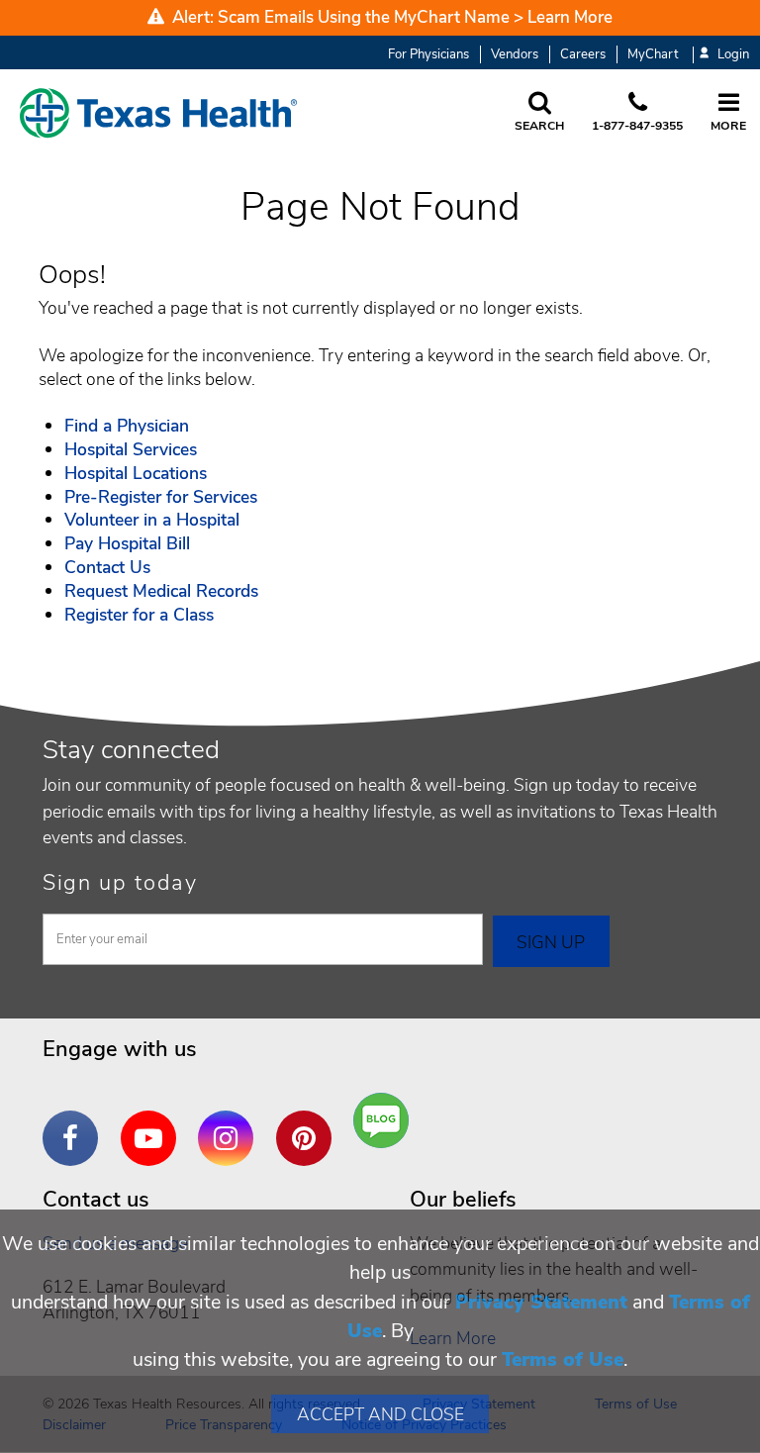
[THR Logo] (158, 112)
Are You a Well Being (385, 1121)
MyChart (652, 54)
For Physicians (428, 54)
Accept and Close (380, 1414)
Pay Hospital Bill (127, 543)
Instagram (230, 1123)
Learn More (570, 17)
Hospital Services (130, 449)
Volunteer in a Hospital (151, 520)
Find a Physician (126, 425)
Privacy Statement (541, 1302)
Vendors (514, 54)
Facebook (75, 1123)
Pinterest (309, 1123)
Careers (583, 54)
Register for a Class (139, 615)
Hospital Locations (135, 473)
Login (733, 55)
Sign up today (120, 883)
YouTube (153, 1123)
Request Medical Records (161, 591)
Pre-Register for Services (160, 497)
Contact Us (107, 567)
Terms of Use (562, 1359)
